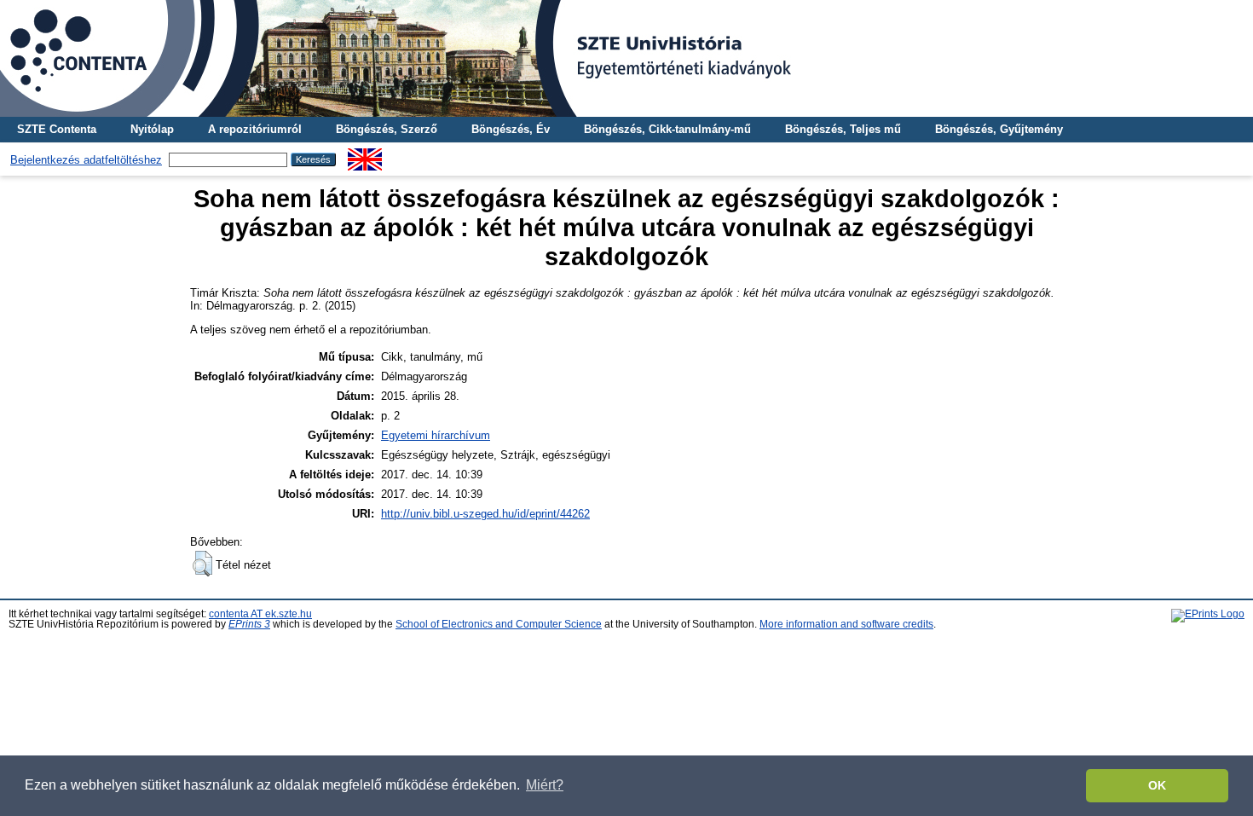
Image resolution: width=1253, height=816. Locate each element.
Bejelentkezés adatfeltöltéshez (86, 159)
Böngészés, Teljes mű (843, 129)
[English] (365, 154)
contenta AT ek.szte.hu (260, 614)
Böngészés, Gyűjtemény (999, 129)
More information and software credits (846, 624)
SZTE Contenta (56, 129)
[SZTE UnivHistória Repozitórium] (626, 58)
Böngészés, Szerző (386, 129)
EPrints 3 (249, 624)
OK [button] (1157, 785)
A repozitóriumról (255, 129)
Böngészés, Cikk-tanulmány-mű (667, 129)
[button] (202, 563)
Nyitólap (152, 129)
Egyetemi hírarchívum (435, 435)
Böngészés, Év (510, 129)
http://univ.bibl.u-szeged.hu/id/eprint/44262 (485, 513)
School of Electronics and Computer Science (499, 624)
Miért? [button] (544, 785)
